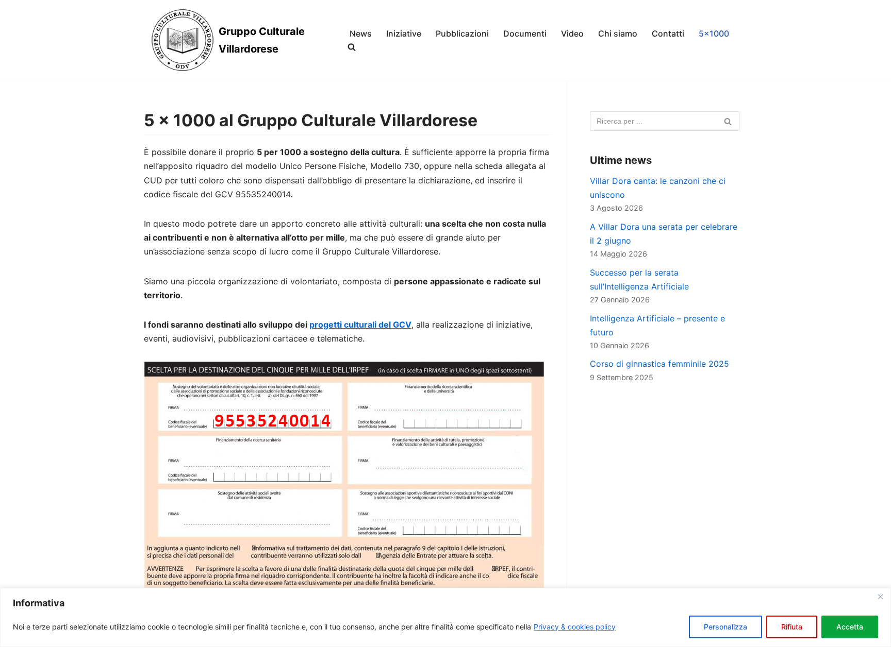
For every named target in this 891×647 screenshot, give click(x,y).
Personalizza (725, 626)
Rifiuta (791, 626)
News (361, 33)
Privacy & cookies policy (575, 626)
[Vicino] (880, 596)
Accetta (849, 626)
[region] (445, 617)
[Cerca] (727, 121)
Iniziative (403, 33)
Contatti (668, 33)
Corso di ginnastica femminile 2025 (659, 364)
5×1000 (714, 33)
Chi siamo (617, 33)
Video (572, 33)
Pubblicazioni (462, 33)
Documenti (525, 33)
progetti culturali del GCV (360, 324)
